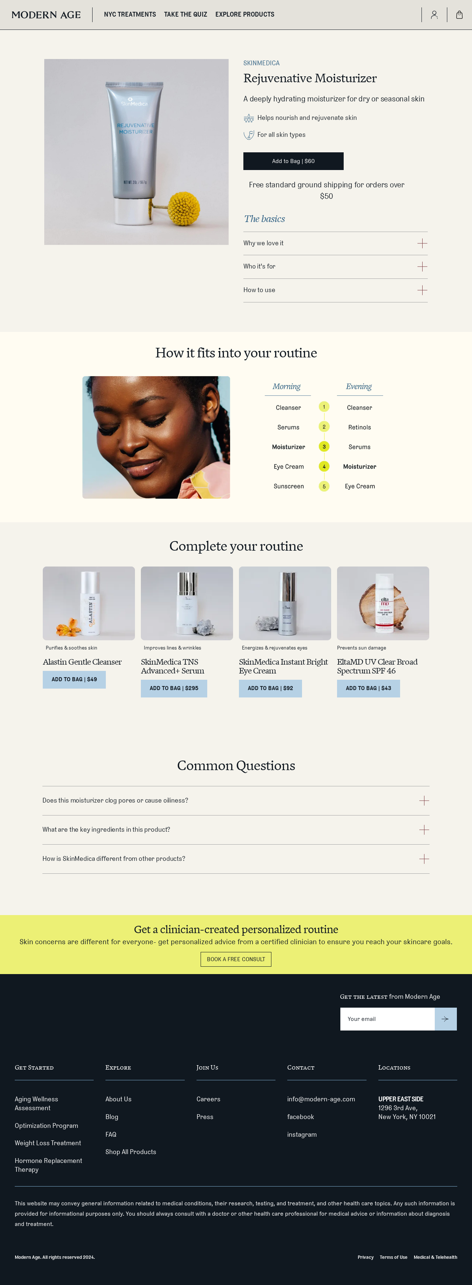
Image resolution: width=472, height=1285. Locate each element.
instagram (302, 1134)
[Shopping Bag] (459, 15)
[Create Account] (434, 15)
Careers (209, 1099)
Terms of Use (393, 1257)
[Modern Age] (46, 15)
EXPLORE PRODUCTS (244, 14)
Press (205, 1117)
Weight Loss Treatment (48, 1143)
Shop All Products (130, 1152)
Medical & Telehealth (435, 1257)
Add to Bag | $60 (293, 160)
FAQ (111, 1134)
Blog (111, 1117)
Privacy (366, 1257)
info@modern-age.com (321, 1099)
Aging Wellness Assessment (36, 1103)
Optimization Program (46, 1126)
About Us (118, 1099)
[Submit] (446, 1019)
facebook (300, 1117)
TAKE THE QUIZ (185, 14)
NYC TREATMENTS (130, 14)
